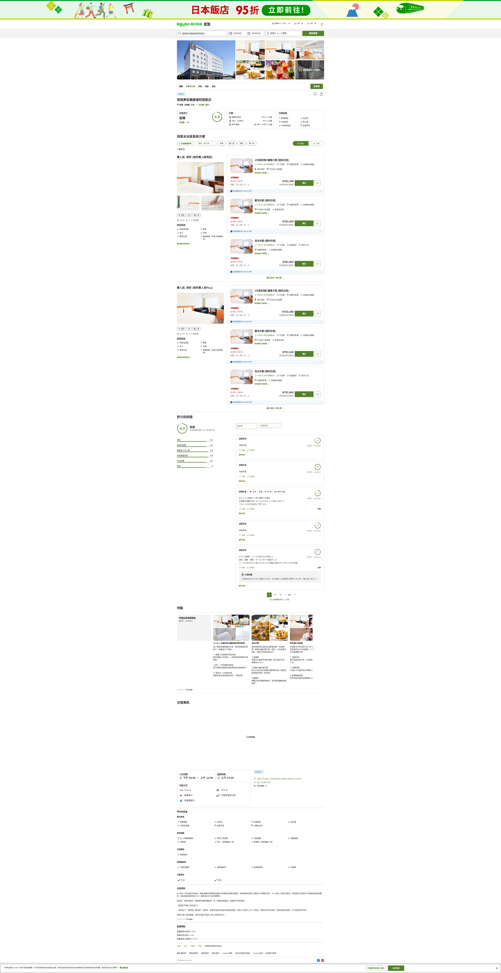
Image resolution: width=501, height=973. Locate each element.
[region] (250, 968)
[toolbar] (246, 33)
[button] (189, 24)
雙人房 (231, 143)
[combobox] (202, 33)
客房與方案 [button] (190, 86)
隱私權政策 (124, 968)
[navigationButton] (263, 594)
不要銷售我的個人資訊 (375, 968)
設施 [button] (213, 86)
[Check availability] (318, 183)
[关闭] (497, 968)
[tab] (300, 143)
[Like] (315, 94)
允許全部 (396, 968)
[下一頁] (312, 648)
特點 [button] (207, 86)
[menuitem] (281, 23)
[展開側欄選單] (322, 24)
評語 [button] (200, 86)
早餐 (221, 143)
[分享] (321, 93)
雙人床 (251, 143)
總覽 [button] (181, 86)
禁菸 (241, 143)
